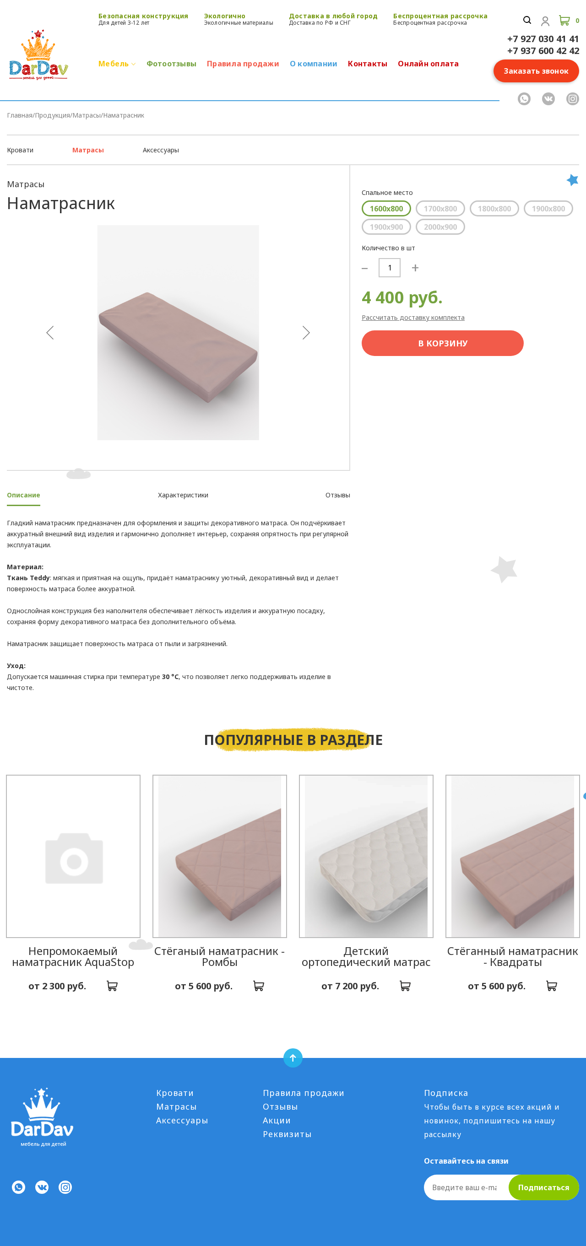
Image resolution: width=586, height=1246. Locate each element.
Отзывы (280, 1106)
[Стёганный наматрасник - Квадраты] (512, 856)
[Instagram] (572, 98)
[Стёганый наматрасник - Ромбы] (219, 856)
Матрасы (88, 150)
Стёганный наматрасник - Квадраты (512, 956)
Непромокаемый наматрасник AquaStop (73, 956)
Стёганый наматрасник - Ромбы (219, 956)
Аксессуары (161, 150)
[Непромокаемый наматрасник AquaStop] (73, 856)
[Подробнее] (112, 986)
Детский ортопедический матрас (366, 956)
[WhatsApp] (524, 98)
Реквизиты (287, 1133)
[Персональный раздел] (545, 21)
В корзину (443, 343)
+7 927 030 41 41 (543, 38)
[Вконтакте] (548, 98)
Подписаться (544, 1187)
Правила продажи (304, 1092)
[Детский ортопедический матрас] (366, 856)
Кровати (20, 150)
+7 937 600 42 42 (543, 50)
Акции (277, 1120)
